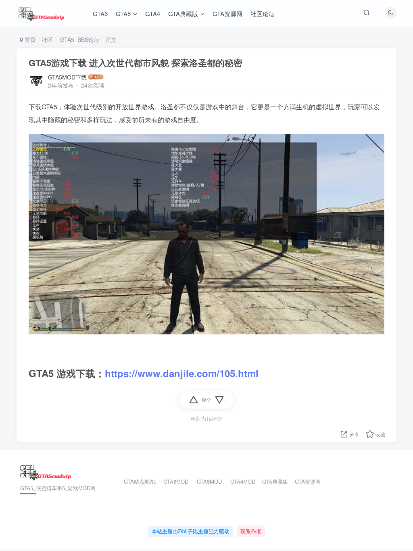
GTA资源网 (227, 13)
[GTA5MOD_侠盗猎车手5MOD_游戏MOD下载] (45, 472)
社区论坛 (262, 13)
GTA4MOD (242, 481)
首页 (29, 39)
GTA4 (152, 13)
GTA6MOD (175, 481)
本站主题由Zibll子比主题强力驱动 (190, 531)
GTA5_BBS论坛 (79, 39)
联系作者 (250, 531)
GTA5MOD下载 (67, 77)
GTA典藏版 (183, 13)
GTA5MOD (209, 481)
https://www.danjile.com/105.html (182, 373)
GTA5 (123, 13)
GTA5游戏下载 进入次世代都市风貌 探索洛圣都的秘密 (135, 62)
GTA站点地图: (137, 481)
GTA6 (100, 13)
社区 (47, 39)
